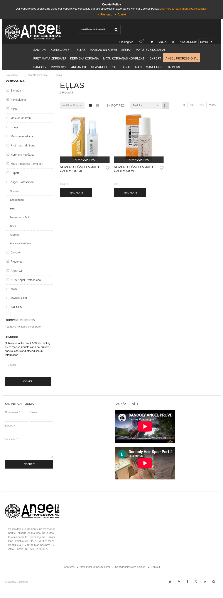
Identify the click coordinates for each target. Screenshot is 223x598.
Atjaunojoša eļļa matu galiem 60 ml (133, 169)
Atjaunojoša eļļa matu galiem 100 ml (79, 169)
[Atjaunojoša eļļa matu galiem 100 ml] (85, 138)
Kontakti (155, 567)
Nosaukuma (11, 412)
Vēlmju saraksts (143, 40)
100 (192, 105)
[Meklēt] (116, 29)
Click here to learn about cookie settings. (183, 8)
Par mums (68, 567)
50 (183, 105)
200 (201, 105)
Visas (212, 105)
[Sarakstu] (97, 105)
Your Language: (188, 42)
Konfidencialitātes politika (130, 567)
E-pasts (9, 425)
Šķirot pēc (115, 105)
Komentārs (11, 439)
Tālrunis (34, 412)
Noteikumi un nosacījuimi (95, 567)
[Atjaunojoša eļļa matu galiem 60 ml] (139, 138)
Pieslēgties (126, 42)
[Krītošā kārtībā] (165, 105)
